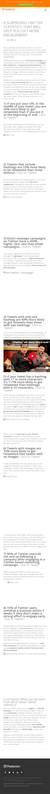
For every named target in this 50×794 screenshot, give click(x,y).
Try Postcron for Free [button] (25, 4)
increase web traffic (31, 471)
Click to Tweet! (27, 173)
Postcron (25, 537)
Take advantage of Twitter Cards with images (22, 467)
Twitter (29, 48)
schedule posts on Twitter (15, 539)
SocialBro (7, 87)
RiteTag (17, 402)
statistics (43, 87)
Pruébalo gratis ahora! (23, 780)
